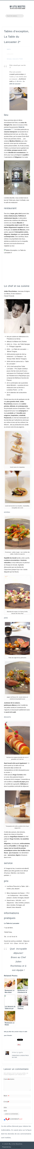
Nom (6, 1096)
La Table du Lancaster (11, 923)
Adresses (9, 59)
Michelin (19, 81)
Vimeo (18, 20)
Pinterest (14, 20)
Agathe (9, 49)
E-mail (6, 1102)
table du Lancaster (14, 84)
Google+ (22, 20)
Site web (5, 1109)
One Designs (16, 1147)
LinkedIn (26, 20)
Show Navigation (27, 16)
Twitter (10, 20)
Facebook (7, 20)
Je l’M (20, 390)
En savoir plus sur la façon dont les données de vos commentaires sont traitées (16, 1133)
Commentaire (6, 1079)
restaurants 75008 (17, 59)
